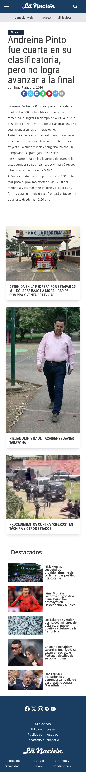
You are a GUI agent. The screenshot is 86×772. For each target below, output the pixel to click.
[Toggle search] (75, 6)
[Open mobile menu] (6, 6)
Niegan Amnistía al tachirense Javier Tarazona (41, 440)
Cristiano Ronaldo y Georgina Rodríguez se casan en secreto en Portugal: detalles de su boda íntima (60, 652)
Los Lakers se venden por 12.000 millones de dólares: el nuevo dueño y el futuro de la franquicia (61, 625)
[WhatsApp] (43, 93)
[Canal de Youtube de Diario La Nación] (53, 710)
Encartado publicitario (43, 740)
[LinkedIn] (37, 93)
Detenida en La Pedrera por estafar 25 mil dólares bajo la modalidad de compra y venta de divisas (42, 290)
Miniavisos (64, 17)
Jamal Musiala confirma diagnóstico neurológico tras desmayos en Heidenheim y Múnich (60, 599)
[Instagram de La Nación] (40, 710)
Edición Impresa (43, 729)
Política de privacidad (12, 763)
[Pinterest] (49, 93)
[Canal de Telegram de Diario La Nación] (47, 710)
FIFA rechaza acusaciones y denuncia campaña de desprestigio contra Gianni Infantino (60, 679)
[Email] (62, 93)
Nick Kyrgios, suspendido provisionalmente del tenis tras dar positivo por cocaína (60, 572)
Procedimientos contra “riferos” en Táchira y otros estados (41, 526)
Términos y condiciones (62, 763)
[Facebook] (24, 93)
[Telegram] (55, 93)
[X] (30, 93)
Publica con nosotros (42, 734)
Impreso (45, 17)
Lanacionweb (24, 17)
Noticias (15, 32)
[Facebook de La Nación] (27, 710)
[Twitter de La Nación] (33, 710)
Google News (38, 763)
